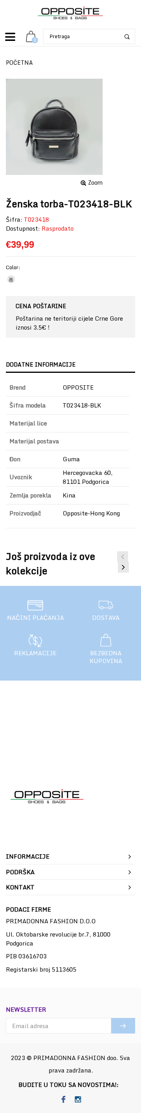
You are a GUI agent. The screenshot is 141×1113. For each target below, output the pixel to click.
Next (123, 567)
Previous (122, 556)
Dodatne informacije (41, 364)
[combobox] (89, 36)
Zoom (95, 183)
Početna (19, 62)
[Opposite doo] (70, 13)
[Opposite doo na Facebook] (63, 1100)
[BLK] (11, 279)
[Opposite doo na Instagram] (77, 1100)
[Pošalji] (123, 1026)
